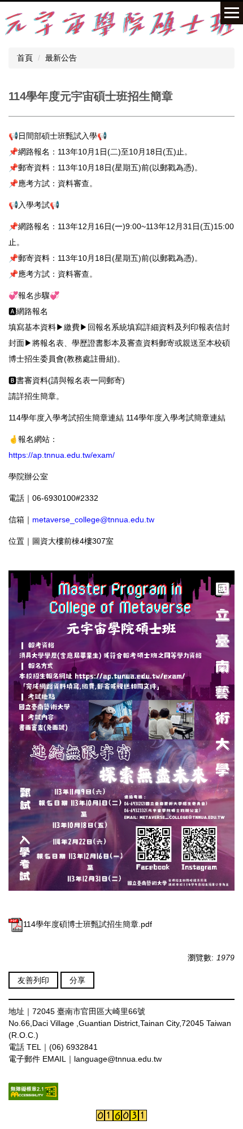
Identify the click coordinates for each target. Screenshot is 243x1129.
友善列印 (33, 980)
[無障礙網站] (33, 1090)
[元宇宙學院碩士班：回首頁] (121, 23)
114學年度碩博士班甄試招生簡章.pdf (87, 924)
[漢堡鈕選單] (231, 13)
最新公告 (61, 57)
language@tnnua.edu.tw (118, 1058)
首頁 (25, 57)
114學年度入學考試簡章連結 (175, 417)
